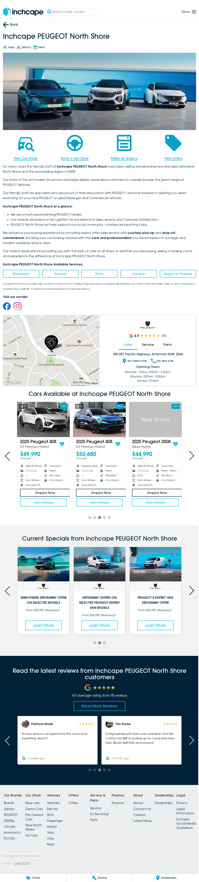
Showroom (20, 273)
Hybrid (56, 824)
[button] (56, 738)
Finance (129, 800)
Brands (9, 800)
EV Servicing (109, 811)
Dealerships (180, 800)
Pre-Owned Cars (36, 814)
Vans (55, 830)
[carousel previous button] (8, 454)
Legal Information (13, 864)
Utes (55, 836)
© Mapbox (90, 382)
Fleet (55, 842)
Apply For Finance (175, 273)
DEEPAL (9, 818)
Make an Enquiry (122, 157)
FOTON (9, 836)
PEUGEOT (11, 812)
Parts (98, 273)
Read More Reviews (98, 703)
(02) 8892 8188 (162, 359)
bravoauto (12, 830)
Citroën (10, 824)
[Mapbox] (13, 381)
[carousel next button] (188, 454)
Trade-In (136, 273)
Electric (57, 806)
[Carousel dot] (88, 515)
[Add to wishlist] (61, 442)
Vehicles (58, 800)
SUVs (55, 812)
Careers (153, 812)
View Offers (171, 157)
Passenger (59, 818)
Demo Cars (36, 806)
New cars (35, 800)
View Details (43, 501)
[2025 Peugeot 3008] (153, 418)
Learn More (153, 622)
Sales (126, 343)
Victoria (34, 833)
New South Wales (36, 825)
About (152, 800)
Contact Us (156, 806)
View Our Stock (25, 157)
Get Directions (135, 359)
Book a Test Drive (73, 157)
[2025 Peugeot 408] (43, 418)
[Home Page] (23, 12)
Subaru (9, 806)
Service (59, 273)
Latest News (156, 818)
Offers (80, 800)
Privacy (9, 856)
